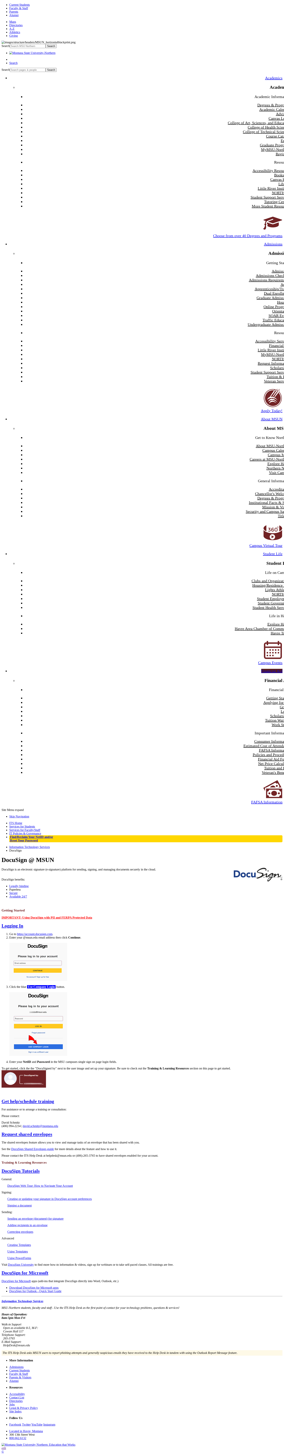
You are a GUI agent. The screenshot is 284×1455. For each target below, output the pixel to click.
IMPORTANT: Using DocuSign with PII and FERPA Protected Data (47, 917)
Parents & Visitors (20, 1377)
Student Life (272, 554)
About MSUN (271, 419)
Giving (13, 35)
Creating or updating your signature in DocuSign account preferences (49, 1199)
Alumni (14, 15)
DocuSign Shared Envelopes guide (32, 1149)
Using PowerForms (19, 1258)
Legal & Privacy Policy (23, 1408)
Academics (273, 78)
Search (6, 46)
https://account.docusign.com (34, 934)
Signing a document (19, 1205)
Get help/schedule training (28, 1101)
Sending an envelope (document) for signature (35, 1218)
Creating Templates (19, 1245)
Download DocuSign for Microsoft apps (34, 1287)
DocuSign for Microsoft (25, 1272)
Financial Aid (271, 671)
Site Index (15, 1411)
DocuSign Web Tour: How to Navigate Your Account (40, 1185)
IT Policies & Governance (25, 833)
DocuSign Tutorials (21, 1170)
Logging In (12, 925)
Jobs (12, 1404)
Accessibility (17, 1394)
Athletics (14, 32)
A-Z (11, 28)
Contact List (16, 1397)
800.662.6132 (17, 1438)
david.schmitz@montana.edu (40, 1126)
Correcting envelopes (20, 1231)
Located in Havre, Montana (26, 1431)
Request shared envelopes (27, 1134)
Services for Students (22, 826)
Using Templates (17, 1251)
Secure (13, 893)
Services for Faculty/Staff (24, 830)
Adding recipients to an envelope (27, 1225)
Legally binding (19, 886)
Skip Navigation (19, 816)
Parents (13, 11)
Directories (16, 25)
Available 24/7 (18, 896)
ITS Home (15, 823)
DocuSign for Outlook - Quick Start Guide (35, 1291)
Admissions (273, 244)
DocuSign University (21, 1264)
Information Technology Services (29, 847)
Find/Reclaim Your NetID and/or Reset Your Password (31, 838)
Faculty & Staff (18, 8)
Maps (12, 21)
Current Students (19, 4)
